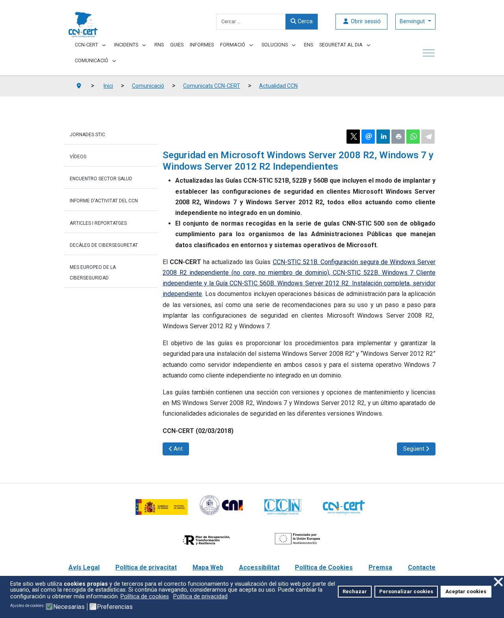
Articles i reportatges (98, 223)
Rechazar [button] (355, 591)
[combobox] (251, 22)
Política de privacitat (146, 567)
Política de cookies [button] (144, 596)
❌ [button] (498, 582)
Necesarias (69, 607)
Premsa (380, 567)
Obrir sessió (365, 21)
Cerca (304, 21)
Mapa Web (208, 567)
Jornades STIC (87, 134)
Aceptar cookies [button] (465, 591)
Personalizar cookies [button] (406, 591)
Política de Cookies (324, 567)
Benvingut (413, 21)
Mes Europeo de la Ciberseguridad (93, 273)
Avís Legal (84, 567)
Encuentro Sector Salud (101, 178)
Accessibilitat (259, 567)
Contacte (421, 567)
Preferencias (115, 607)
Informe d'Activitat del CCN (104, 201)
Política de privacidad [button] (200, 596)
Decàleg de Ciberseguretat (104, 245)
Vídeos (78, 156)
